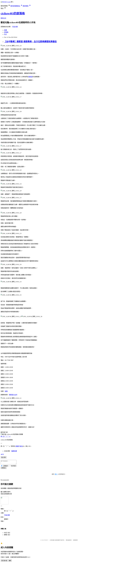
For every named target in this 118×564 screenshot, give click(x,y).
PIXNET (46, 540)
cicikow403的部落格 (13, 13)
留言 (21, 446)
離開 (10, 560)
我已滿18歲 (4, 560)
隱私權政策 (69, 540)
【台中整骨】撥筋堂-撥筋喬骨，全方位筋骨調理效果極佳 (30, 41)
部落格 (6, 32)
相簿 (5, 30)
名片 (5, 34)
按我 (6, 391)
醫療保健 (14, 451)
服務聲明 (75, 540)
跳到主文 (3, 18)
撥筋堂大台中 (13, 394)
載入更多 (3, 457)
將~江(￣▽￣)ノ (6, 436)
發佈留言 (3, 468)
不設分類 (15, 26)
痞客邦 (17, 446)
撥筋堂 (30, 76)
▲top (2, 454)
